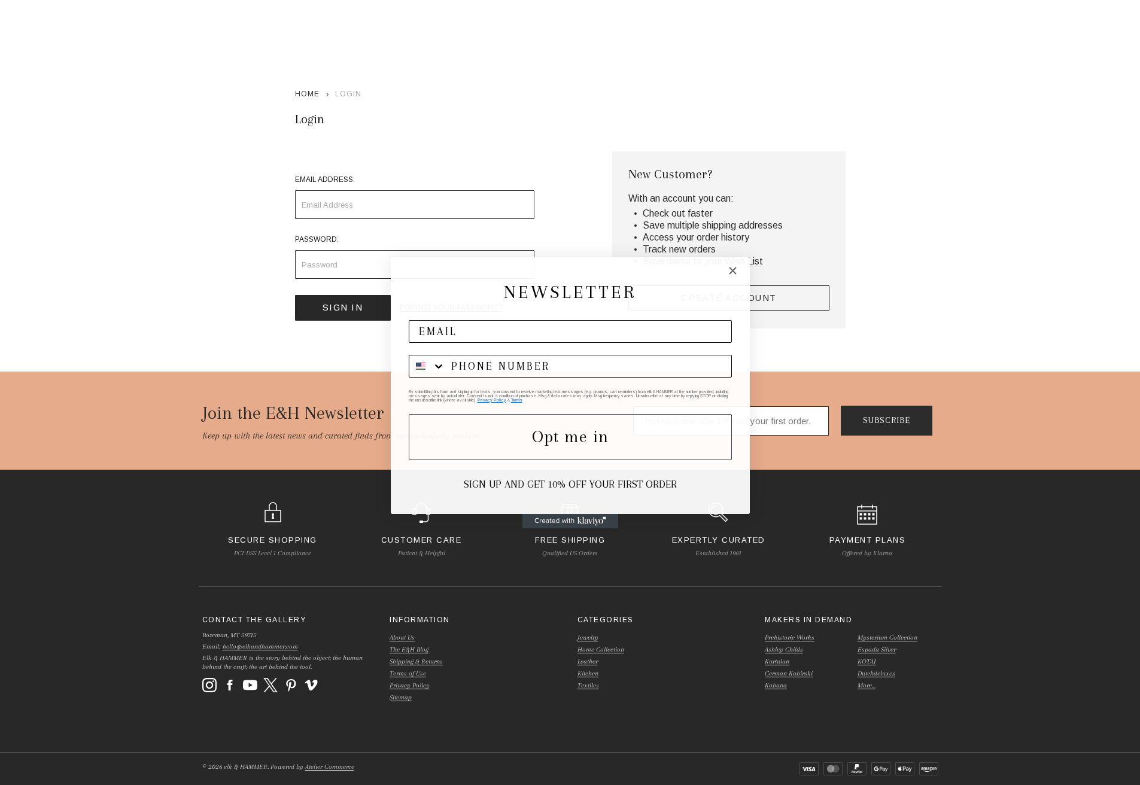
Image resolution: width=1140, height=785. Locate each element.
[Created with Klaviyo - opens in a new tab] (570, 521)
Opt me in (570, 436)
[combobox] (427, 366)
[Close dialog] (732, 270)
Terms (516, 400)
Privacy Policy (492, 400)
